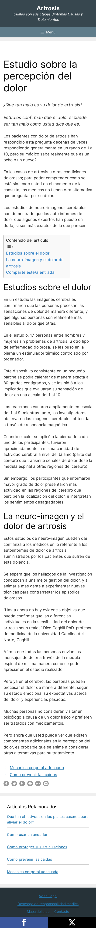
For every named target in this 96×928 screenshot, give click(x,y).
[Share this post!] (6, 785)
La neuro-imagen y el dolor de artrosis (35, 262)
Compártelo (24, 922)
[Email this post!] (46, 785)
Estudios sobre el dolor (28, 253)
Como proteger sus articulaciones (37, 847)
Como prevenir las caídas (33, 774)
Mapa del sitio (38, 911)
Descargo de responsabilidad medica (48, 904)
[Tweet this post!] (14, 785)
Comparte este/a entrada (30, 272)
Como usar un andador (27, 834)
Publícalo (72, 922)
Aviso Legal (48, 896)
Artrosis (48, 8)
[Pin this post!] (30, 785)
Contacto (61, 911)
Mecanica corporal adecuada (37, 767)
